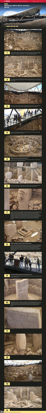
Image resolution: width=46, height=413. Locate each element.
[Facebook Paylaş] (32, 5)
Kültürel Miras (8, 26)
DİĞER (26, 1)
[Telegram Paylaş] (37, 5)
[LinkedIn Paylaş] (36, 5)
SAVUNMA (14, 1)
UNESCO (17, 26)
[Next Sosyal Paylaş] (30, 5)
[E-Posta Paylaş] (41, 5)
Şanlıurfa (12, 26)
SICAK (11, 1)
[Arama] (36, 1)
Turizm (14, 26)
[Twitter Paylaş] (34, 5)
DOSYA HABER (23, 1)
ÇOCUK (17, 1)
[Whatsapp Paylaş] (39, 5)
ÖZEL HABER (20, 1)
